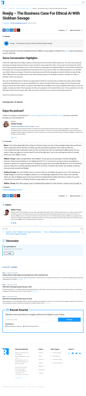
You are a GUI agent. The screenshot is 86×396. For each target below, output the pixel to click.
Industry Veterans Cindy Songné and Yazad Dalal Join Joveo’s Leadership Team (25, 275)
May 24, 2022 (32, 23)
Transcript (7, 141)
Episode (7, 36)
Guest (13, 121)
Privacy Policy (40, 386)
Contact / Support (58, 363)
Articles (41, 352)
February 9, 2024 (12, 284)
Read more (20, 279)
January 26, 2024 (12, 296)
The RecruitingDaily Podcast (23, 8)
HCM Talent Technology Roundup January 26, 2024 (17, 299)
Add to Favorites (75, 30)
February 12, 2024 (12, 273)
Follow (15, 137)
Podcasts (10, 8)
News (4, 273)
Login (9, 253)
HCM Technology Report (32, 326)
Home (4, 8)
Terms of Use (31, 386)
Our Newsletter (57, 352)
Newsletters (9, 324)
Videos (41, 363)
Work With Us (56, 356)
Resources (42, 369)
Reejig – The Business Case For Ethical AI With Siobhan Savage (31, 43)
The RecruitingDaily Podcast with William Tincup (46, 115)
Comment (62, 30)
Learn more (18, 378)
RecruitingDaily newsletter (14, 326)
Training (41, 373)
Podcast (6, 23)
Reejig (67, 51)
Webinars (41, 366)
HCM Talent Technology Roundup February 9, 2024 (17, 287)
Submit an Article (57, 359)
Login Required (10, 246)
